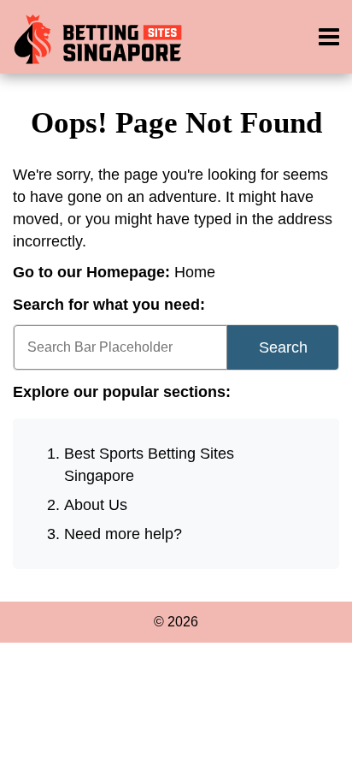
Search (283, 347)
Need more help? (123, 534)
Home (194, 272)
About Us (95, 504)
